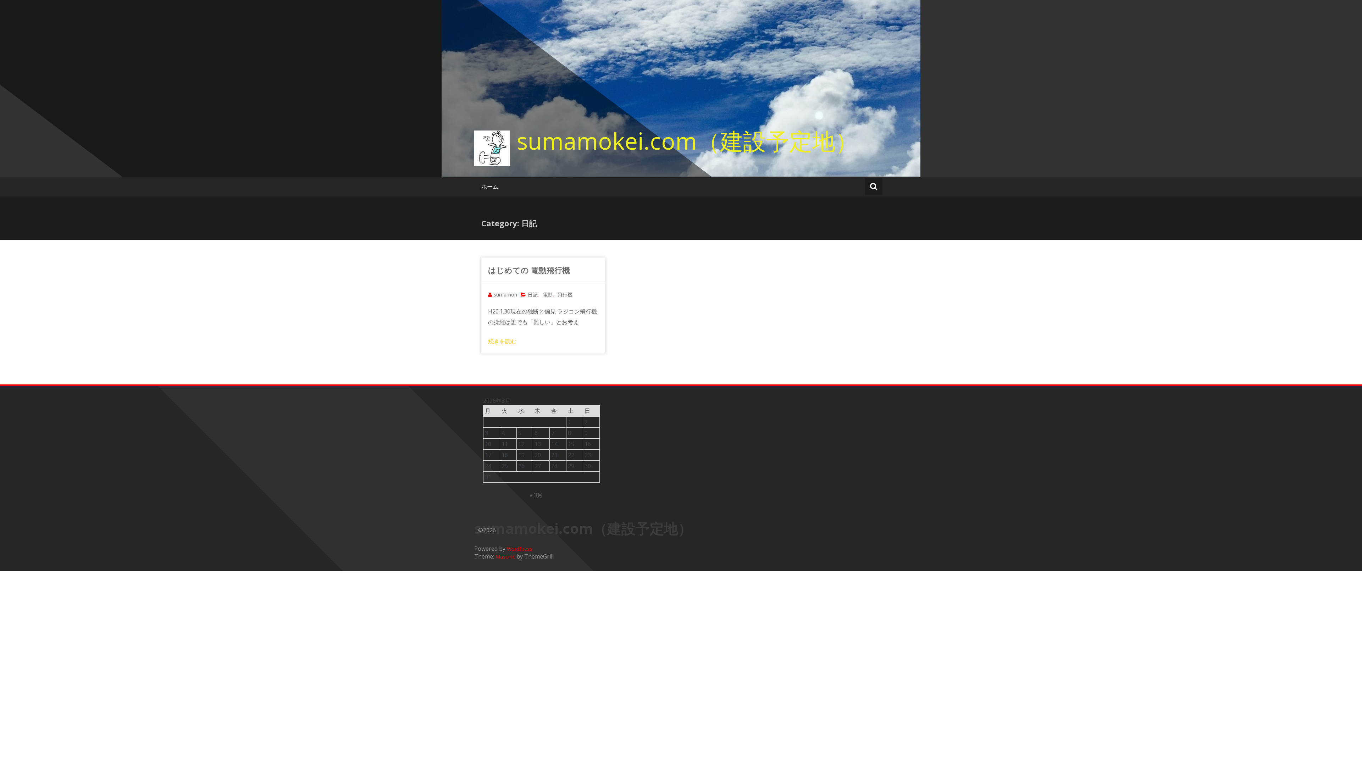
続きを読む (502, 341)
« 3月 (536, 495)
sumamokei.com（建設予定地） (687, 140)
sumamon (505, 294)
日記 (533, 294)
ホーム (489, 186)
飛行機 (565, 294)
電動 (548, 294)
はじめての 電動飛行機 (529, 270)
